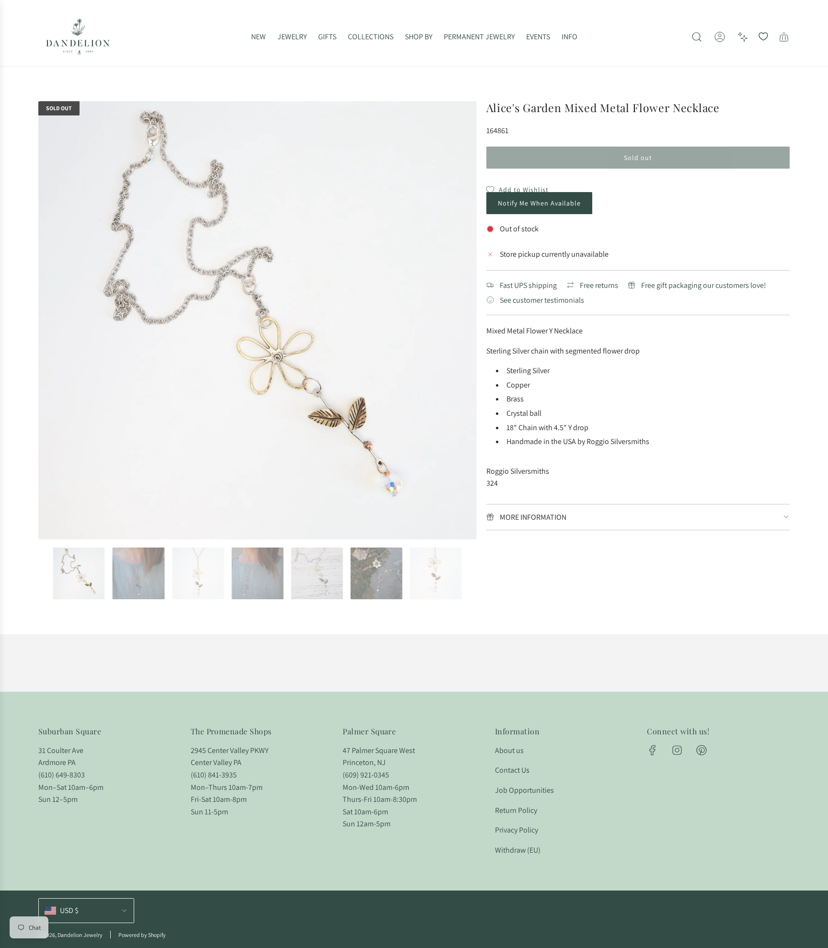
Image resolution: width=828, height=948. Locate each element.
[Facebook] (652, 750)
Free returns (599, 285)
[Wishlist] (763, 37)
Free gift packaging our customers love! (703, 285)
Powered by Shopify (142, 934)
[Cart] (783, 36)
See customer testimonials (542, 300)
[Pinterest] (701, 750)
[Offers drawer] (742, 36)
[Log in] (719, 36)
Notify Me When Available (539, 203)
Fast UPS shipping (528, 285)
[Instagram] (677, 750)
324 (492, 483)
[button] (48, 320)
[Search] (696, 36)
